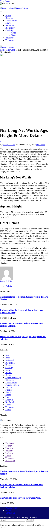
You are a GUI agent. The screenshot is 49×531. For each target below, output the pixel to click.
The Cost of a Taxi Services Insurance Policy (21, 498)
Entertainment (11, 20)
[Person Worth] (14, 8)
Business (9, 18)
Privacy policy (11, 508)
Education (9, 380)
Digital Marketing (13, 377)
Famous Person (12, 385)
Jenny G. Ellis (9, 144)
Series (8, 405)
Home (8, 15)
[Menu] (1, 11)
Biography (10, 28)
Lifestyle (9, 400)
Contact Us (10, 513)
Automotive (10, 360)
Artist (7, 358)
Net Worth (9, 25)
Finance (8, 390)
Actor (13, 33)
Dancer (8, 375)
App (7, 355)
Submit (29, 520)
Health (8, 392)
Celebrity (9, 30)
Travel (8, 409)
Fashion (8, 387)
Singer (13, 35)
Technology (10, 40)
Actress (8, 372)
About (8, 510)
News (7, 23)
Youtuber (9, 38)
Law (7, 397)
